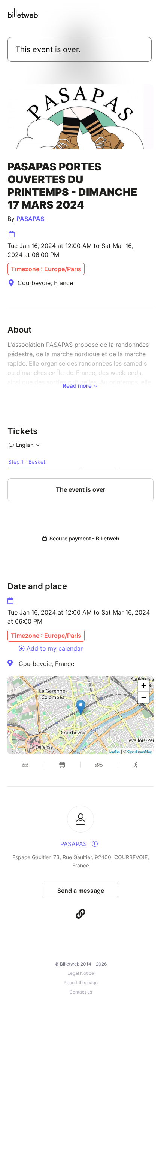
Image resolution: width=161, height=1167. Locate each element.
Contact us (80, 992)
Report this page (81, 982)
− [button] (143, 697)
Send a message (80, 890)
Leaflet (114, 751)
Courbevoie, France (46, 663)
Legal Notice (80, 973)
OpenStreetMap (139, 751)
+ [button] (143, 685)
